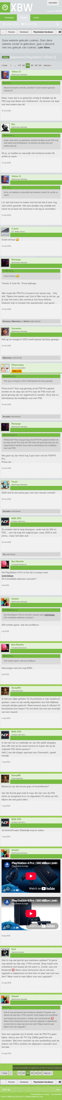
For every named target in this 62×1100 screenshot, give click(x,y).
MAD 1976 (16, 518)
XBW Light (6, 1090)
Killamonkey (16, 321)
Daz (13, 124)
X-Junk (14, 229)
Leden (36, 17)
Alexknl (26, 321)
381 (27, 65)
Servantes (16, 328)
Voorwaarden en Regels (40, 1094)
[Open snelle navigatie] (60, 32)
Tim (4, 554)
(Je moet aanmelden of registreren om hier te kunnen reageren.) (37, 1068)
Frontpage (9, 17)
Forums (23, 17)
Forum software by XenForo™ (13, 1096)
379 (19, 65)
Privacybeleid (56, 1094)
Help (58, 1090)
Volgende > (47, 65)
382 (32, 65)
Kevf (13, 949)
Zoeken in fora (12, 24)
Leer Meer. (44, 47)
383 (36, 65)
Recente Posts (31, 24)
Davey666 (16, 688)
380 (23, 65)
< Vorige (4, 65)
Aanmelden (53, 3)
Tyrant (14, 482)
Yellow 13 (16, 72)
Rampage (16, 260)
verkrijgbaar (8, 575)
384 (40, 65)
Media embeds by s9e (34, 1096)
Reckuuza (6, 321)
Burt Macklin (17, 561)
